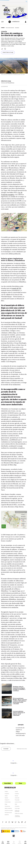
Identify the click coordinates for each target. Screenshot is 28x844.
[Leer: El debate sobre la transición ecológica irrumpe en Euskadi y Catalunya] (6, 714)
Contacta (16, 820)
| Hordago (15, 21)
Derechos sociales (9, 837)
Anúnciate (16, 824)
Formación (16, 833)
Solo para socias (8, 839)
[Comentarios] (5, 48)
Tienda (15, 818)
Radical (6, 824)
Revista (15, 822)
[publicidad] (13, 11)
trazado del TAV (16, 299)
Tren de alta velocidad (10, 27)
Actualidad (17, 27)
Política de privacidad (16, 838)
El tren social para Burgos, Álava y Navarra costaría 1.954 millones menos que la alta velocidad (19, 726)
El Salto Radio (8, 828)
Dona (19, 810)
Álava (11, 116)
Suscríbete (7, 810)
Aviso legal (16, 835)
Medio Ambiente (8, 835)
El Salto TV (7, 826)
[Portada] (9, 21)
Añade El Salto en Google (8, 52)
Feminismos (7, 833)
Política (6, 818)
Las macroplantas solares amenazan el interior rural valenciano (18, 738)
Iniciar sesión (24, 21)
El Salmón (7, 820)
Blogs (6, 831)
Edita (15, 831)
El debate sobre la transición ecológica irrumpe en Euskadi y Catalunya (18, 714)
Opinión (2, 27)
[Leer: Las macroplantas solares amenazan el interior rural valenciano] (6, 738)
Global (6, 822)
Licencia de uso (17, 828)
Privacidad (16, 826)
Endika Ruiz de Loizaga (6, 80)
